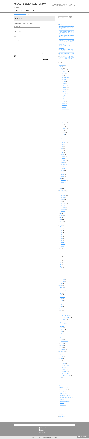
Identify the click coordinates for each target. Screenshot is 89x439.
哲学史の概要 (63, 136)
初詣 (61, 232)
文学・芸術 (61, 358)
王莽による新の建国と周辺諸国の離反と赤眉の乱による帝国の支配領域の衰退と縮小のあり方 (66, 27)
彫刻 (60, 383)
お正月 (61, 228)
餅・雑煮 (62, 242)
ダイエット (63, 329)
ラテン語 (61, 347)
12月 (61, 277)
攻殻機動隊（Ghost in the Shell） (66, 397)
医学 (60, 310)
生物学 (61, 293)
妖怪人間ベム (62, 405)
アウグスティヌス (65, 109)
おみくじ (62, 234)
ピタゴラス (64, 81)
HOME (16, 10)
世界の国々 (62, 215)
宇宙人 (63, 150)
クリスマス (63, 281)
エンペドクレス (64, 87)
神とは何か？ (63, 140)
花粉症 (62, 331)
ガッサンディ (64, 122)
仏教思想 (63, 158)
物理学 (62, 298)
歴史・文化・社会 (62, 190)
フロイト (62, 182)
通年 (60, 226)
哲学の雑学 (63, 162)
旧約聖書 (62, 174)
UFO (62, 152)
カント (63, 130)
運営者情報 (27, 10)
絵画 (60, 381)
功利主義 (62, 170)
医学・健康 (61, 308)
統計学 (62, 306)
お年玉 (62, 238)
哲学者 (62, 68)
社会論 (62, 146)
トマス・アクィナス (65, 116)
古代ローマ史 (63, 205)
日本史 (61, 213)
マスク (62, 327)
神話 (60, 193)
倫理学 (61, 166)
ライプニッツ (64, 128)
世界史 (61, 201)
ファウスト (64, 363)
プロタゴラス (65, 96)
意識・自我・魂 (63, 160)
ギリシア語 (62, 345)
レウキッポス (64, 91)
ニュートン (63, 290)
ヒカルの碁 (62, 403)
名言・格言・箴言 (64, 164)
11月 (61, 275)
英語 (60, 337)
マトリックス (62, 391)
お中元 (62, 267)
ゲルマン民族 (63, 207)
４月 (60, 260)
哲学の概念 (63, 138)
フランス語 (62, 343)
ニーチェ (63, 134)
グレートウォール (63, 407)
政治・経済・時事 (62, 351)
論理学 (61, 188)
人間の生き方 (63, 168)
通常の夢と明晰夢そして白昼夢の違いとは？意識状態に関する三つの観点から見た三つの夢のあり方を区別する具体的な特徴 (66, 51)
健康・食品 (62, 326)
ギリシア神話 (63, 195)
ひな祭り (62, 257)
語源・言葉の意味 (62, 414)
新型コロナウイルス (65, 315)
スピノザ (63, 126)
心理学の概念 (63, 180)
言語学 (61, 219)
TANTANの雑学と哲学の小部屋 (30, 4)
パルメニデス (64, 69)
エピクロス (64, 107)
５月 (60, 262)
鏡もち (62, 240)
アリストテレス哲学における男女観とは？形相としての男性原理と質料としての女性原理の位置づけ (66, 47)
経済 (60, 354)
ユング (62, 184)
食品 (61, 333)
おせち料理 (63, 244)
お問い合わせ (35, 10)
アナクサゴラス (64, 89)
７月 (60, 266)
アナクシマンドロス (65, 77)
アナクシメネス (64, 79)
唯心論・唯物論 (63, 142)
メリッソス (64, 73)
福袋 (61, 230)
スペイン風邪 (63, 323)
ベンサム (63, 171)
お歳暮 (62, 283)
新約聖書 (62, 176)
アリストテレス (64, 105)
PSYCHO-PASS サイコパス (65, 395)
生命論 (62, 144)
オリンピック (63, 222)
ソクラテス (64, 101)
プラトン (63, 103)
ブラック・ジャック (63, 389)
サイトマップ (61, 24)
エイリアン (62, 412)
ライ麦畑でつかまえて (66, 365)
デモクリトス (64, 93)
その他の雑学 (61, 416)
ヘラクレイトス (64, 85)
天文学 (62, 300)
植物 (61, 294)
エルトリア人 (63, 209)
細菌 (61, 312)
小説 (61, 361)
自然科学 (60, 285)
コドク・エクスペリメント (64, 401)
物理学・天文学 (62, 297)
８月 (60, 270)
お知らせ (60, 418)
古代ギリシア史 (63, 203)
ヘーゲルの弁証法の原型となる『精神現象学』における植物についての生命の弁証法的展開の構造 (66, 43)
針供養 (62, 253)
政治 (60, 352)
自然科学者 (62, 287)
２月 (60, 248)
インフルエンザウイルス (66, 317)
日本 (60, 217)
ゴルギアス (65, 98)
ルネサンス (63, 211)
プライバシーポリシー (44, 427)
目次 (21, 10)
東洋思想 (62, 154)
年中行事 (60, 225)
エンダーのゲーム (65, 373)
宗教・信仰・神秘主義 (64, 191)
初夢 (61, 236)
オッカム (63, 118)
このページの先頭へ (83, 436)
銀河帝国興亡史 (64, 371)
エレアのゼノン (64, 71)
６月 (60, 264)
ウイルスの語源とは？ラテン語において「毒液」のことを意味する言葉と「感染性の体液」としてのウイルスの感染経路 (66, 57)
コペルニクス (63, 288)
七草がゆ (62, 246)
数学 (61, 304)
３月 (60, 256)
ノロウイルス (64, 319)
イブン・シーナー (65, 111)
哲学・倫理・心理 (62, 65)
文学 (60, 360)
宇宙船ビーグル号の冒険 (66, 375)
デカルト (63, 120)
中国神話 (62, 199)
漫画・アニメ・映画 (62, 385)
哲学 (60, 66)
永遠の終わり (64, 369)
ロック (63, 124)
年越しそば (63, 279)
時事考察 (61, 356)
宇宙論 (62, 148)
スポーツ (61, 221)
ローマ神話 (63, 197)
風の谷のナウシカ (63, 387)
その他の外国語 (62, 349)
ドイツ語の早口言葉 (64, 341)
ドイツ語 (61, 339)
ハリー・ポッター (65, 367)
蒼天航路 (61, 399)
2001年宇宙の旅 (63, 393)
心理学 (61, 178)
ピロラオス (64, 83)
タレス (63, 75)
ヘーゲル (63, 132)
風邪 (60, 322)
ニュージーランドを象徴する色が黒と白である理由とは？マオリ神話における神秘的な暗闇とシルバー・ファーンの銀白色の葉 (66, 39)
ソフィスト (64, 95)
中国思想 (63, 156)
